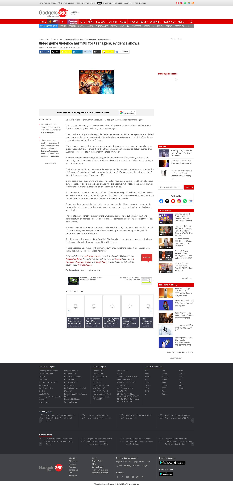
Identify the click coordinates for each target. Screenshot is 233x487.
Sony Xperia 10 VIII (100, 377)
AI (63, 21)
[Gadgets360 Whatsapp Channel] (185, 201)
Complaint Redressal (100, 473)
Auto (82, 21)
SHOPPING (113, 3)
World (47, 3)
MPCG (136, 3)
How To (81, 26)
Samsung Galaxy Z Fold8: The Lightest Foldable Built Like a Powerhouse (181, 153)
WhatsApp (79, 262)
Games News (57, 39)
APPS (120, 3)
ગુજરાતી (119, 466)
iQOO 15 (42, 391)
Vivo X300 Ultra (44, 385)
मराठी (148, 462)
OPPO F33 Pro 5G (70, 382)
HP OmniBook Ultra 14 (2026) (75, 388)
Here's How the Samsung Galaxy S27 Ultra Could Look (139, 417)
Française (145, 466)
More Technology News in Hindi (179, 352)
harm (81, 270)
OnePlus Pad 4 (69, 379)
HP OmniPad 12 (70, 374)
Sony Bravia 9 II (122, 385)
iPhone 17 (68, 391)
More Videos (187, 278)
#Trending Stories (46, 412)
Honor (147, 382)
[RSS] (192, 3)
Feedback (72, 464)
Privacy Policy (97, 461)
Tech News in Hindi (167, 285)
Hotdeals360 (149, 26)
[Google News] (191, 201)
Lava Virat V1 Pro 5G (100, 391)
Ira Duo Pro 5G (122, 371)
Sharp (181, 377)
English (119, 462)
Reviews (100, 21)
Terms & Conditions (100, 470)
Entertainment (102, 26)
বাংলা (130, 462)
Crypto (114, 26)
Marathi (142, 3)
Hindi (125, 462)
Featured (163, 146)
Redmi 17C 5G (98, 374)
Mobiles (63, 26)
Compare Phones (70, 402)
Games (105, 3)
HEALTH (93, 3)
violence (97, 270)
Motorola (165, 377)
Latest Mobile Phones (72, 399)
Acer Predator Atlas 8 (125, 388)
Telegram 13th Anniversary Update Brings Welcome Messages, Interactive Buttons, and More (99, 441)
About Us (72, 458)
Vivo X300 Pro (44, 394)
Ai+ (146, 371)
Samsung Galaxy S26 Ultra (48, 371)
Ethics (94, 464)
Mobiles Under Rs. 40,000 (48, 382)
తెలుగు (141, 462)
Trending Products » (168, 74)
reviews (97, 256)
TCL (180, 382)
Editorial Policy (97, 467)
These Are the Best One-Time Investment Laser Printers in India (99, 417)
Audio (122, 26)
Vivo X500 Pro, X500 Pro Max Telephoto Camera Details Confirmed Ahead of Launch (60, 418)
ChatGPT (42, 377)
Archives (72, 467)
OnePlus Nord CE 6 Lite (72, 377)
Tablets (160, 26)
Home (43, 21)
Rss (142, 476)
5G (188, 26)
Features (113, 21)
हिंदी (59, 3)
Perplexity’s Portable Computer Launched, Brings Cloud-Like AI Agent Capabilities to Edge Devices (178, 441)
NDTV (41, 3)
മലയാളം (128, 466)
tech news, (89, 256)
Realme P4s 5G (98, 371)
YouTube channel (85, 265)
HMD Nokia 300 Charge (101, 385)
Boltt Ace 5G (97, 382)
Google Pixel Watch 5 (124, 379)
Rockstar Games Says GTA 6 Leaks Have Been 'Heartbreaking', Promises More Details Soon (139, 441)
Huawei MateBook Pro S (102, 394)
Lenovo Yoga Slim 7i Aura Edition (50, 397)
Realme (164, 394)
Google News (101, 262)
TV (128, 26)
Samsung (182, 374)
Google (147, 377)
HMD (146, 379)
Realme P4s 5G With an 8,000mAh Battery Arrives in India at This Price (178, 417)
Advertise (73, 476)
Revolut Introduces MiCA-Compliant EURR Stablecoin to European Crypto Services (59, 441)
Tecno (181, 385)
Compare (154, 21)
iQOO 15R (42, 400)
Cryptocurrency (69, 385)
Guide (123, 21)
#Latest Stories (45, 435)
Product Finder (137, 21)
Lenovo (164, 374)
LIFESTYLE (85, 3)
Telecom (72, 26)
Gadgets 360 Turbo (74, 259)
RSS (70, 473)
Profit (53, 3)
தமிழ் (136, 462)
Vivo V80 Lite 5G (99, 388)
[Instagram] (179, 201)
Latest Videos (165, 210)
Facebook (70, 262)
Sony (180, 379)
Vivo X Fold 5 (43, 403)
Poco (163, 391)
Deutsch (136, 466)
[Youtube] (173, 201)
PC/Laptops (136, 26)
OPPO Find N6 (44, 379)
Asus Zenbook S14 (46, 388)
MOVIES (64, 3)
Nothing (164, 379)
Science (169, 26)
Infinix (147, 388)
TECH (99, 3)
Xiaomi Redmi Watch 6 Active (127, 377)
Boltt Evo (96, 379)
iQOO (147, 391)
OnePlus (165, 385)
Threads (87, 262)
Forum (118, 259)
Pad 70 (119, 374)
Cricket (71, 3)
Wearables (179, 26)
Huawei (147, 385)
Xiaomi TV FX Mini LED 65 (126, 382)
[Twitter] (167, 201)
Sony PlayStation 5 (71, 371)
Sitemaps (73, 461)
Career (94, 458)
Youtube (127, 476)
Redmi (181, 371)
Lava (163, 371)
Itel (146, 394)
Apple (147, 374)
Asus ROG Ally (122, 391)
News (91, 21)
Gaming (90, 26)
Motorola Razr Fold (46, 374)
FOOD (78, 3)
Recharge (169, 21)
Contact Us (73, 470)
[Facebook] (161, 201)
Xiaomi (181, 388)
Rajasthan (128, 3)
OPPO (164, 388)
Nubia (164, 382)
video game (88, 270)
